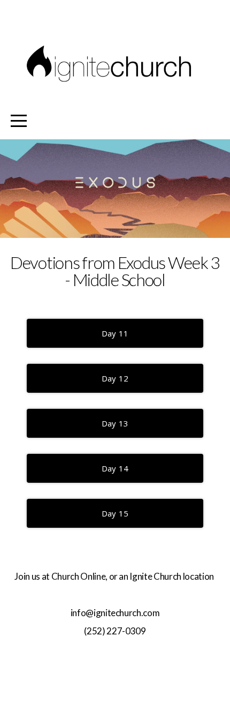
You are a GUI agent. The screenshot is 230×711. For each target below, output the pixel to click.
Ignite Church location (172, 576)
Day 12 (115, 378)
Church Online (78, 576)
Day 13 (115, 423)
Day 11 (115, 333)
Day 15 (115, 513)
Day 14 (115, 468)
